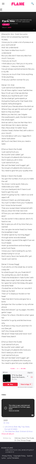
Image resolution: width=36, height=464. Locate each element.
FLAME (18, 4)
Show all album (8, 434)
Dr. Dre (6, 24)
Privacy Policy (7, 456)
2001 (9, 27)
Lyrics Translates (13, 458)
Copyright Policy (19, 456)
